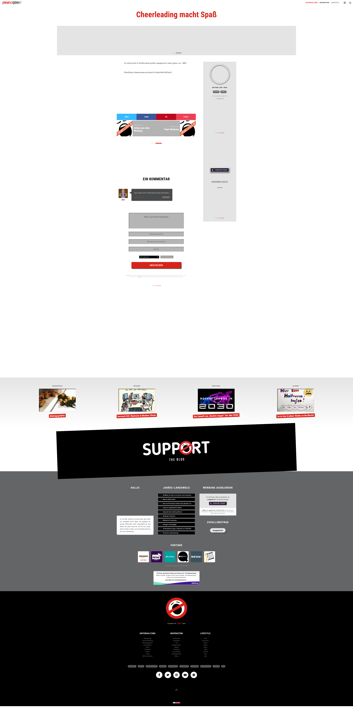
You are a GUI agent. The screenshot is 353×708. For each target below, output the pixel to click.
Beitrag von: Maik (219, 87)
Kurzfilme (147, 649)
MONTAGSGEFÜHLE (57, 386)
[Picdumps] (196, 556)
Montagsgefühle (147, 643)
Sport (223, 91)
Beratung (194, 666)
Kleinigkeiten (147, 645)
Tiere (205, 654)
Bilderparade (147, 638)
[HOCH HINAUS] (176, 690)
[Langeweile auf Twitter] (168, 675)
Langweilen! (218, 530)
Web (205, 656)
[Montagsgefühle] (57, 404)
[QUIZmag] (183, 556)
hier (139, 276)
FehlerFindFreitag (147, 640)
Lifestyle (205, 634)
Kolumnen (205, 640)
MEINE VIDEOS (216, 386)
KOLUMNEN (296, 386)
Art (176, 643)
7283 (179, 623)
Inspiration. (324, 2)
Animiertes (176, 638)
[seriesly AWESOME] (156, 556)
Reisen (205, 645)
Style (205, 649)
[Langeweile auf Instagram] (176, 675)
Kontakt (163, 666)
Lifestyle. (335, 2)
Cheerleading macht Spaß (176, 14)
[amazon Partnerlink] (143, 556)
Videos (176, 656)
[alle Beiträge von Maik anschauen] (220, 74)
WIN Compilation (147, 656)
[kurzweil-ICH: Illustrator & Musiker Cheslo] (136, 404)
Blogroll (132, 666)
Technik (205, 651)
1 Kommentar (220, 98)
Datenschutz (206, 666)
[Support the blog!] (176, 451)
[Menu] (344, 3)
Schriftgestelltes (176, 654)
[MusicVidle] (169, 556)
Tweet (127, 117)
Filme (147, 647)
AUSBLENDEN (178, 52)
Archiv (141, 666)
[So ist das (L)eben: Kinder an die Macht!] (295, 404)
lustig (216, 91)
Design (176, 647)
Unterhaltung (147, 634)
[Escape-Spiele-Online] (209, 556)
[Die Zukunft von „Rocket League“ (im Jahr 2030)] (216, 404)
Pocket (185, 117)
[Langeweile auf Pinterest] (194, 675)
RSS (223, 666)
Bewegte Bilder (176, 645)
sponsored (184, 666)
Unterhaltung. (312, 2)
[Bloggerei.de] (176, 702)
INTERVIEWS (136, 386)
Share (146, 117)
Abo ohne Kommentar (166, 257)
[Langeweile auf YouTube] (185, 675)
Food (205, 638)
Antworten (166, 197)
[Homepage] (13, 3)
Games (148, 651)
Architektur (176, 640)
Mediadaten (173, 666)
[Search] (350, 3)
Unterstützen (152, 666)
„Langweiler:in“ (211, 499)
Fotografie (176, 649)
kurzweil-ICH (176, 651)
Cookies (216, 666)
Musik (205, 643)
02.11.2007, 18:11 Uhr (139, 197)
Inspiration (176, 634)
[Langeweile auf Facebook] (159, 675)
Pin (166, 117)
